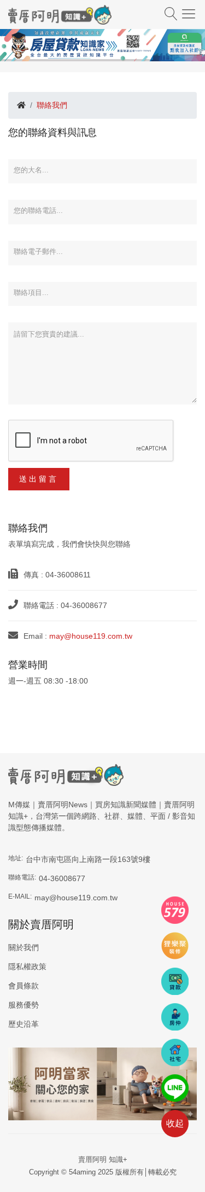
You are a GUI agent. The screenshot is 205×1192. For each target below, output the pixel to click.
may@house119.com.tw (90, 636)
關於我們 (23, 947)
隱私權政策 (27, 966)
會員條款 (23, 985)
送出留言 (38, 479)
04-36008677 (62, 878)
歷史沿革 (23, 1024)
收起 (175, 1123)
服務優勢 (23, 1004)
